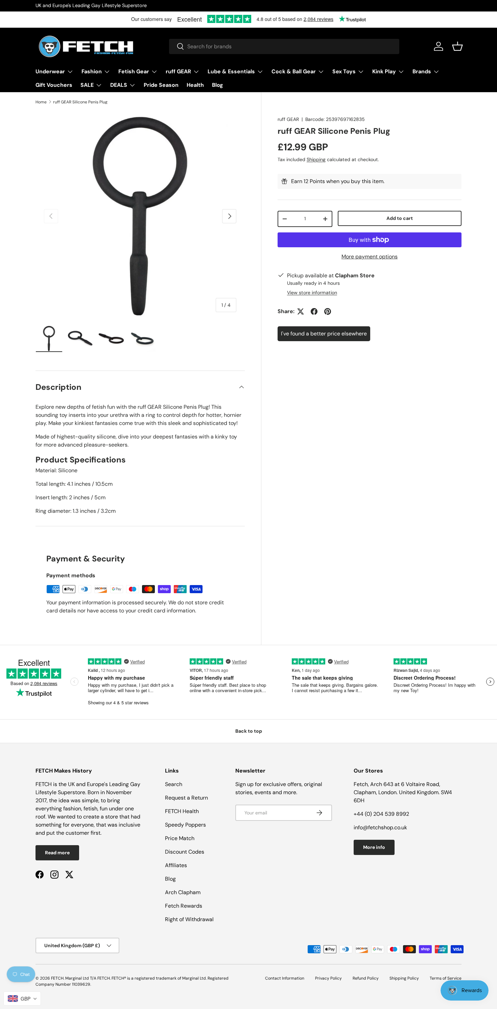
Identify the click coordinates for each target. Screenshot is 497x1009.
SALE (87, 85)
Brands (421, 71)
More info (374, 847)
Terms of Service (446, 978)
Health (195, 85)
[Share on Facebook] (314, 311)
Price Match (179, 838)
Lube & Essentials (231, 71)
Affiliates (176, 865)
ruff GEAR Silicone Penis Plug (80, 102)
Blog (217, 85)
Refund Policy (366, 978)
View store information (312, 292)
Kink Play (384, 71)
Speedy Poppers (185, 824)
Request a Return (186, 797)
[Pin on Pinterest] (327, 311)
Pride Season (161, 85)
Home (41, 102)
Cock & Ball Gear (293, 71)
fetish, (92, 808)
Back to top (248, 731)
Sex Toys (344, 71)
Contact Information (284, 978)
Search (173, 784)
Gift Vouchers (54, 85)
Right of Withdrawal (189, 919)
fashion (72, 808)
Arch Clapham (182, 892)
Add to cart (399, 218)
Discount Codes (184, 851)
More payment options (369, 256)
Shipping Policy (404, 978)
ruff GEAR (178, 71)
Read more (57, 853)
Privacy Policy (328, 978)
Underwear (50, 71)
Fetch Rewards (183, 905)
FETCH (57, 978)
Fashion (91, 71)
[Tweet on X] (300, 311)
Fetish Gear (133, 71)
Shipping (316, 159)
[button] (457, 46)
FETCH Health (182, 811)
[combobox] (284, 46)
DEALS (118, 85)
